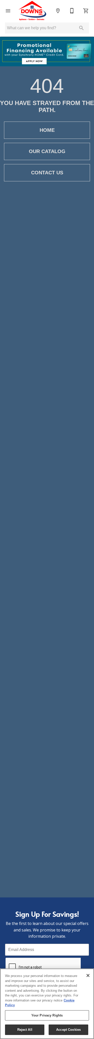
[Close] (87, 975)
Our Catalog (47, 151)
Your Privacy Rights (47, 1015)
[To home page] (33, 11)
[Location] (58, 11)
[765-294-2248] (72, 11)
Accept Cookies (68, 1029)
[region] (47, 1003)
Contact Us (47, 172)
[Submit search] (81, 28)
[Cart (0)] (86, 11)
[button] (8, 11)
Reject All (24, 1029)
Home (47, 130)
